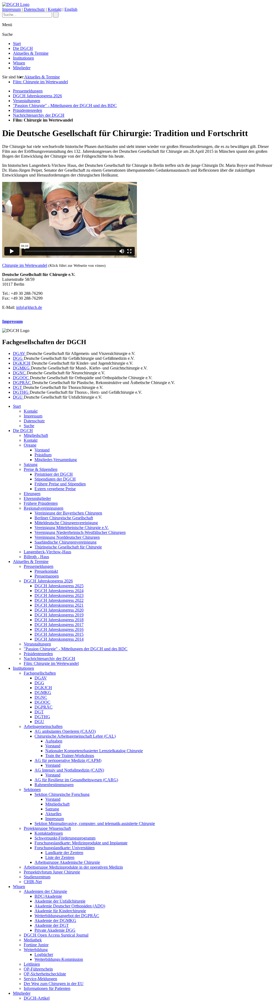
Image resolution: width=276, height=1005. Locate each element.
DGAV (19, 353)
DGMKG (22, 368)
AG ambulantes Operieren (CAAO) (65, 731)
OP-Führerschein (38, 969)
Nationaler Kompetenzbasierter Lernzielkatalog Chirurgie (94, 750)
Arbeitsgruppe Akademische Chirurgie (67, 862)
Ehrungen (32, 493)
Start (17, 43)
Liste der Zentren (59, 857)
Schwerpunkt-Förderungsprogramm (64, 838)
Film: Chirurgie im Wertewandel (40, 82)
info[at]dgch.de (29, 307)
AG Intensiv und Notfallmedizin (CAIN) (69, 770)
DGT (18, 387)
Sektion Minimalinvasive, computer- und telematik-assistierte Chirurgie (94, 823)
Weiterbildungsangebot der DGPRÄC (66, 915)
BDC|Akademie (48, 896)
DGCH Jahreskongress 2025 (59, 585)
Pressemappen (46, 576)
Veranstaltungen (26, 100)
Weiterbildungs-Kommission (58, 959)
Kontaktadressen (48, 833)
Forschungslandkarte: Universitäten (64, 847)
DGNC (20, 373)
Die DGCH (23, 48)
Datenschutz (34, 9)
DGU (18, 397)
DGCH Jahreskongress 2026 (37, 96)
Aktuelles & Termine (31, 53)
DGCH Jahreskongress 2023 (59, 595)
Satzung (30, 464)
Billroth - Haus (36, 556)
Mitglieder (21, 67)
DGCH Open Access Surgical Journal (56, 935)
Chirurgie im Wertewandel (24, 265)
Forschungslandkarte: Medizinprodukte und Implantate (80, 843)
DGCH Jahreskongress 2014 (59, 639)
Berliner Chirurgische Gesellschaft (63, 518)
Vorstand (42, 450)
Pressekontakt (46, 571)
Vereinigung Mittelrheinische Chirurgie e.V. (71, 527)
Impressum (11, 9)
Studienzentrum (37, 877)
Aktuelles (53, 813)
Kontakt (54, 9)
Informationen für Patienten (47, 988)
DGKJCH (21, 363)
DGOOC (21, 377)
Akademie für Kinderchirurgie (60, 911)
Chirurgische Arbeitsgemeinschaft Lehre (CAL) (75, 736)
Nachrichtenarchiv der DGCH (38, 115)
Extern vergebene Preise (55, 488)
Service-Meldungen (40, 978)
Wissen (19, 63)
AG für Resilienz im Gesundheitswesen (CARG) (76, 780)
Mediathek (33, 940)
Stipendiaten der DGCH (55, 479)
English (70, 9)
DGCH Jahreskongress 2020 (59, 610)
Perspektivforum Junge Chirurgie (52, 872)
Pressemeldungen (28, 91)
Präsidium (42, 455)
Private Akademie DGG (54, 930)
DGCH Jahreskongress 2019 (59, 615)
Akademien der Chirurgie (45, 891)
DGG (18, 358)
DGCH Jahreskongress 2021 (59, 605)
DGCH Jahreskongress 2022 (59, 600)
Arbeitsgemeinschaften (43, 726)
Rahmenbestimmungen (54, 784)
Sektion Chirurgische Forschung (61, 794)
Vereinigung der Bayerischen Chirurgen (68, 513)
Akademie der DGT (51, 925)
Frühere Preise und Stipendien (60, 484)
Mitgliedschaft (36, 435)
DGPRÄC (22, 382)
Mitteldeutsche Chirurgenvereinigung (66, 522)
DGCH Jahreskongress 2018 (59, 619)
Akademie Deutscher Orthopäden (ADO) (69, 906)
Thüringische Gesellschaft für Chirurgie (68, 547)
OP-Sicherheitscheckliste (45, 974)
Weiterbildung (36, 949)
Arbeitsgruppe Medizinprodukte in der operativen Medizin (73, 867)
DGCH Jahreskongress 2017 (59, 624)
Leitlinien (32, 964)
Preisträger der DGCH (53, 474)
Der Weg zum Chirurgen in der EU (54, 983)
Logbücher (43, 954)
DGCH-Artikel (37, 998)
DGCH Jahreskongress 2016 (59, 629)
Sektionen (32, 789)
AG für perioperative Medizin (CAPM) (67, 760)
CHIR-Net (33, 881)
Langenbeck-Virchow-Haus (47, 552)
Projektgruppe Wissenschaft (47, 828)
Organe (30, 445)
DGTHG (21, 392)
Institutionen (23, 58)
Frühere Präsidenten (41, 503)
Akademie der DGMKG (55, 920)
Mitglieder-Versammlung (55, 459)
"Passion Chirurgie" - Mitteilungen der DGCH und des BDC (65, 105)
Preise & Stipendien (40, 469)
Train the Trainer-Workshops (69, 755)
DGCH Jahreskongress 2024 (59, 590)
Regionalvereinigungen (43, 508)
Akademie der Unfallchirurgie (59, 901)
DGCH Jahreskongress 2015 (59, 634)
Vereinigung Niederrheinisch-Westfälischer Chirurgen (80, 532)
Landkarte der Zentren (64, 852)
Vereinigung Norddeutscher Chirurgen (67, 537)
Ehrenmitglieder (37, 498)
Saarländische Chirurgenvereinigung (65, 542)
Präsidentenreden (27, 110)
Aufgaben (53, 741)
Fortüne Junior (36, 944)
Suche (29, 425)
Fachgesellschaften (40, 673)
